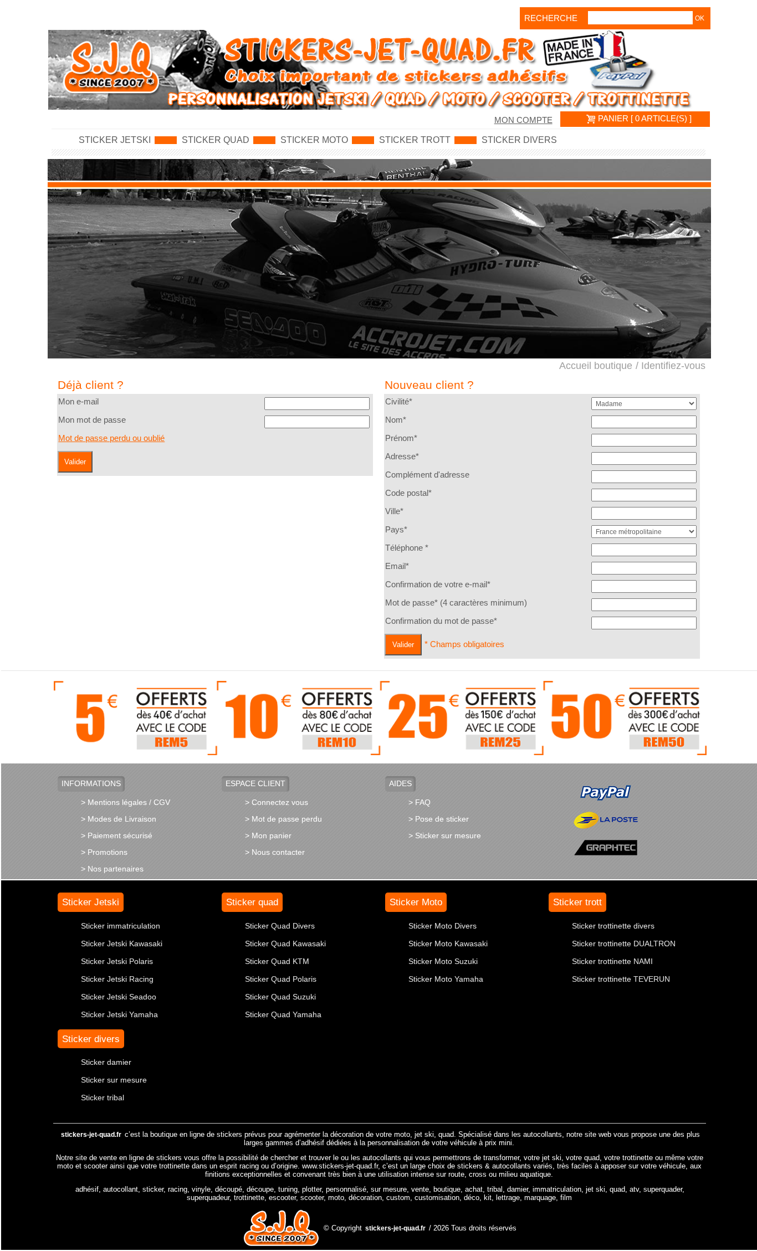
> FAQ (419, 802)
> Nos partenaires (112, 868)
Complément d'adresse (427, 474)
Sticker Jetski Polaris (117, 961)
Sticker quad (215, 140)
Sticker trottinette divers (613, 925)
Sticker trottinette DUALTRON (624, 943)
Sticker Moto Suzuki (443, 961)
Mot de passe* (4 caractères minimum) (456, 602)
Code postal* (408, 493)
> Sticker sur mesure (444, 835)
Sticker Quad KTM (277, 961)
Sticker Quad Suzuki (280, 996)
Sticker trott (415, 140)
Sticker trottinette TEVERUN (621, 979)
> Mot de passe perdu (283, 818)
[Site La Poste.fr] (606, 820)
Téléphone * (406, 548)
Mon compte (523, 120)
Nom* (395, 420)
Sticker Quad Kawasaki (285, 943)
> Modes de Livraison (118, 818)
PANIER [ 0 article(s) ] (644, 118)
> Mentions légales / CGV (125, 802)
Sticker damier (106, 1062)
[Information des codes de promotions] (380, 717)
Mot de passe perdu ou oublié (111, 438)
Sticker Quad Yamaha (283, 1014)
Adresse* (402, 456)
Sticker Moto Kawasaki (448, 943)
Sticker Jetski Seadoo (118, 996)
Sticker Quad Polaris (280, 979)
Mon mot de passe (92, 420)
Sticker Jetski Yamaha (119, 1014)
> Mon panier (268, 835)
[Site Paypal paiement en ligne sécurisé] (606, 792)
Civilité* (398, 401)
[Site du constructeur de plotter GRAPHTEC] (606, 847)
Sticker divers (519, 140)
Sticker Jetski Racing (117, 979)
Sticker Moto (314, 140)
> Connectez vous (276, 802)
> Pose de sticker (438, 818)
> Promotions (104, 852)
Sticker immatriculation (120, 925)
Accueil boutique (595, 365)
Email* (397, 566)
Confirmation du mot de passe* (441, 621)
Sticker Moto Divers (442, 925)
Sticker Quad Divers (280, 925)
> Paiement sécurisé (116, 835)
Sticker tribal (102, 1097)
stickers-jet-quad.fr (91, 1134)
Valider (75, 462)
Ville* (394, 511)
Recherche (539, 18)
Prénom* (401, 438)
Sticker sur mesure (114, 1079)
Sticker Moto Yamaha (445, 979)
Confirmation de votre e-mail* (437, 584)
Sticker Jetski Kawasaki (121, 943)
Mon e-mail (78, 401)
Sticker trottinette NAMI (612, 961)
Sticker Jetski (115, 140)
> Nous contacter (275, 852)
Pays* (396, 529)
